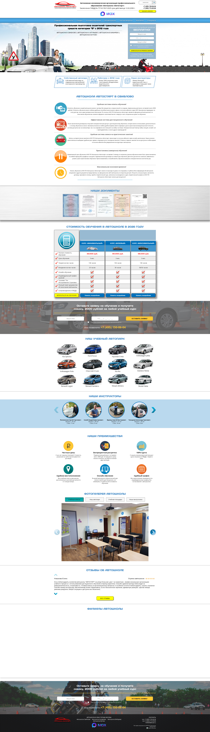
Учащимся (151, 20)
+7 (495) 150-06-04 (113, 327)
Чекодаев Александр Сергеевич (139, 420)
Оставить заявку (139, 318)
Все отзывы (105, 598)
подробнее (92, 295)
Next (153, 410)
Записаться (67, 295)
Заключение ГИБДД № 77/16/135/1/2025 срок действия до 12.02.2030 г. (107, 8)
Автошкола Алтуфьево (99, 719)
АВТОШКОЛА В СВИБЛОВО (66, 32)
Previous (56, 410)
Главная (57, 20)
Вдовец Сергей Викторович (116, 420)
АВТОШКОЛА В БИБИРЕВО (109, 32)
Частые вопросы (125, 20)
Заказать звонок (147, 11)
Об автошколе (110, 20)
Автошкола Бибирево (114, 719)
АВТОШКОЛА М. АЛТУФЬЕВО (88, 32)
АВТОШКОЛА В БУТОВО (88, 35)
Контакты (140, 20)
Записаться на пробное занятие (142, 50)
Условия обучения (93, 20)
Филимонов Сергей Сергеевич (70, 420)
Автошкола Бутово (99, 721)
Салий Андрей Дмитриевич (93, 420)
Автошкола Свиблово (83, 719)
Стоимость (68, 20)
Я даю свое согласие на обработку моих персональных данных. (143, 46)
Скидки (79, 20)
